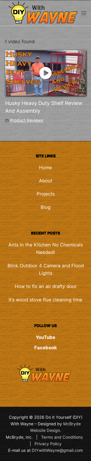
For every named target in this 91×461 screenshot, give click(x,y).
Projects (46, 194)
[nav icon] (83, 13)
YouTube (45, 337)
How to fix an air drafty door (46, 286)
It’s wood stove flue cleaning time (45, 300)
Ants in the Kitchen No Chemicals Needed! (45, 248)
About (45, 181)
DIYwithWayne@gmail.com (57, 450)
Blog (45, 207)
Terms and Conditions (62, 437)
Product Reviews (26, 120)
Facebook (45, 347)
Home (45, 167)
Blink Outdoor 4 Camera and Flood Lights (45, 269)
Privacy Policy (48, 443)
